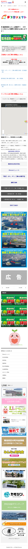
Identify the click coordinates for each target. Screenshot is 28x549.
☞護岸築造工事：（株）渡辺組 (14, 193)
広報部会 (4, 375)
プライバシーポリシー (14, 538)
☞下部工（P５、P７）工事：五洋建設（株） (14, 188)
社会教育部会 (5, 369)
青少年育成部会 (5, 366)
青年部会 (4, 360)
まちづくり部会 (5, 372)
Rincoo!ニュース (6, 354)
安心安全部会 (5, 357)
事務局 (3, 378)
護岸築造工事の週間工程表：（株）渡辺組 (12, 78)
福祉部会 (4, 363)
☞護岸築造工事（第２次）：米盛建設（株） (14, 199)
